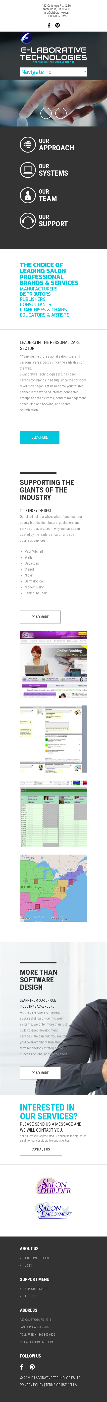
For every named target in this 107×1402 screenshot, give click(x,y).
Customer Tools (37, 1258)
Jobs (28, 1265)
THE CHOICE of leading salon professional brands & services (49, 274)
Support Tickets (36, 1289)
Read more (40, 617)
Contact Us (41, 1149)
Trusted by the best (36, 511)
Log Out (31, 1296)
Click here (40, 437)
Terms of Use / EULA (61, 1385)
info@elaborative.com (56, 12)
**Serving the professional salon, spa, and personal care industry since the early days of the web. (52, 362)
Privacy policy (31, 1385)
